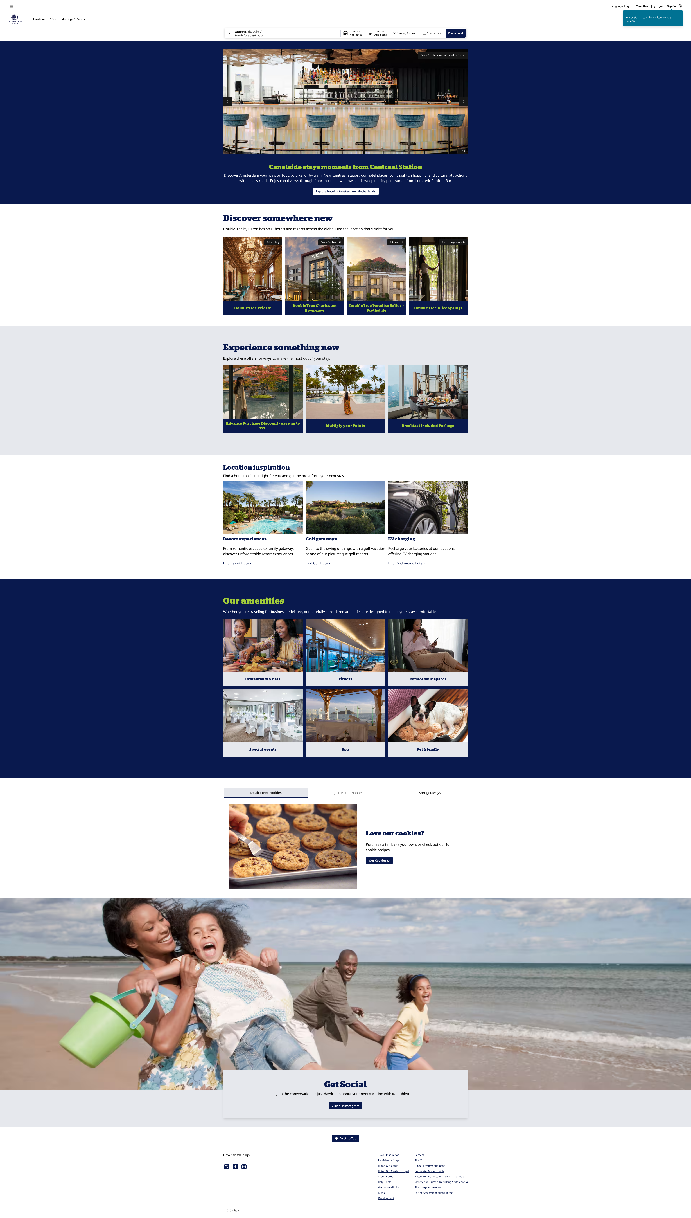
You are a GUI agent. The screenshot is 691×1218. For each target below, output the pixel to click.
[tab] (266, 793)
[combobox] (282, 33)
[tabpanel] (345, 843)
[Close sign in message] (680, 12)
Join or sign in (633, 17)
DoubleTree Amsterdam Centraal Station (441, 55)
